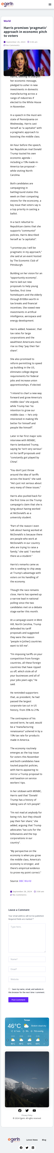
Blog (44, 1140)
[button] (50, 4)
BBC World (25, 881)
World (7, 21)
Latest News (32, 1140)
